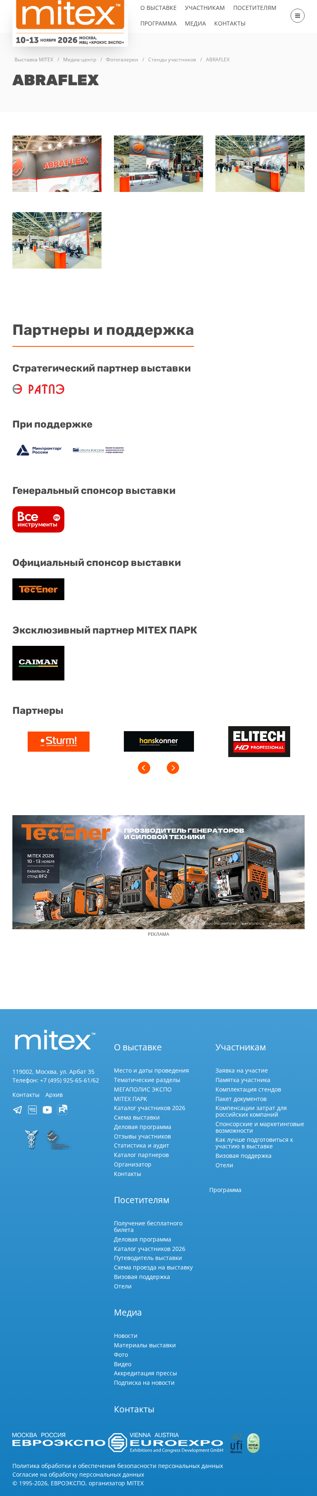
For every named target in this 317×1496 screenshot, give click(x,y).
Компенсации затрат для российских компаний (251, 1111)
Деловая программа (142, 1127)
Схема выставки (137, 1117)
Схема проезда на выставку (153, 1267)
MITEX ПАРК (130, 1099)
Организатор (132, 1164)
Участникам (205, 8)
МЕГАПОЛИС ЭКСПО (143, 1089)
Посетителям (255, 8)
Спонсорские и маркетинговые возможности (259, 1127)
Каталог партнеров (141, 1155)
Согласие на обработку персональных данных (78, 1474)
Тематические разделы (147, 1080)
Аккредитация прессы (145, 1373)
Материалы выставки (145, 1345)
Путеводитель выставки (148, 1258)
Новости (125, 1335)
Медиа (195, 23)
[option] (58, 742)
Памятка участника (242, 1080)
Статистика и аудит (141, 1145)
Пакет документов (241, 1099)
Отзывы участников (142, 1136)
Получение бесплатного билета (148, 1226)
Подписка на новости (144, 1382)
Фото (121, 1354)
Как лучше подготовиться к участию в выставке (254, 1143)
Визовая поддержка (243, 1155)
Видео (122, 1364)
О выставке (158, 8)
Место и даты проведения (151, 1070)
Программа (158, 23)
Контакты (230, 23)
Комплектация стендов (248, 1089)
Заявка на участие (241, 1070)
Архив (54, 1095)
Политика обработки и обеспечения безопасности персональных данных (117, 1466)
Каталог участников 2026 (149, 1108)
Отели (224, 1165)
